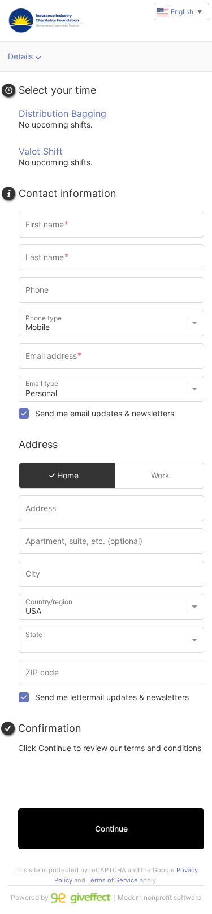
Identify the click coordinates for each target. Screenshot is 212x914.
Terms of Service (112, 880)
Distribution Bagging (62, 113)
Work (159, 475)
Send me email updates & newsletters (104, 413)
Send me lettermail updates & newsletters (112, 697)
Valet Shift (41, 151)
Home (67, 475)
